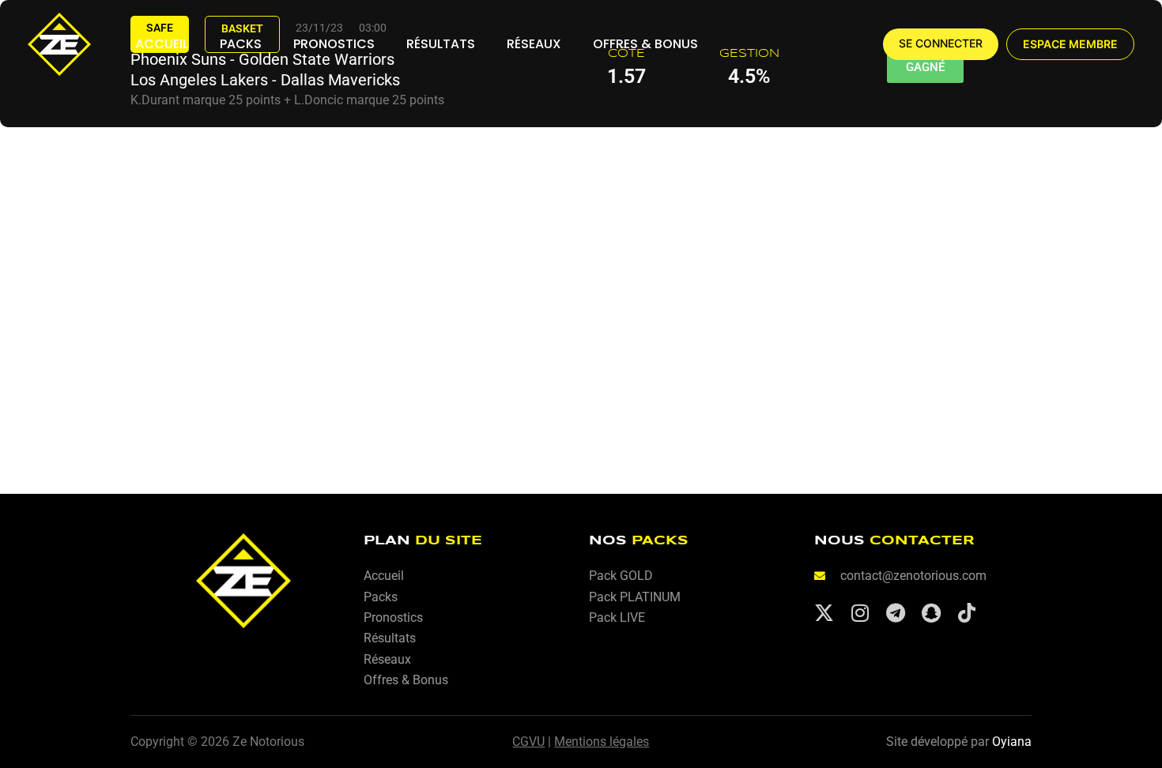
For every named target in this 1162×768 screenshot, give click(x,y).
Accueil (161, 43)
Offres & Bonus (645, 43)
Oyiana (1012, 741)
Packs (241, 43)
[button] (1070, 44)
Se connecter (941, 43)
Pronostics (334, 43)
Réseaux (534, 43)
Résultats (440, 43)
